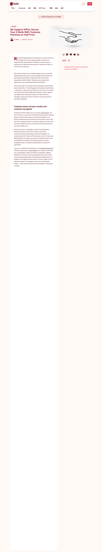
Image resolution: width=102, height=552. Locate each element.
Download (22, 8)
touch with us (33, 150)
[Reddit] (63, 54)
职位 (56, 8)
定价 (29, 8)
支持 (62, 8)
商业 (35, 8)
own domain (45, 113)
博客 (51, 8)
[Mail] (74, 54)
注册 (89, 4)
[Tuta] (14, 3)
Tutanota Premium (46, 148)
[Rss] (78, 54)
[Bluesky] (71, 54)
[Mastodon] (67, 54)
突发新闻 (14, 26)
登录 (83, 4)
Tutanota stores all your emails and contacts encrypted (76, 68)
